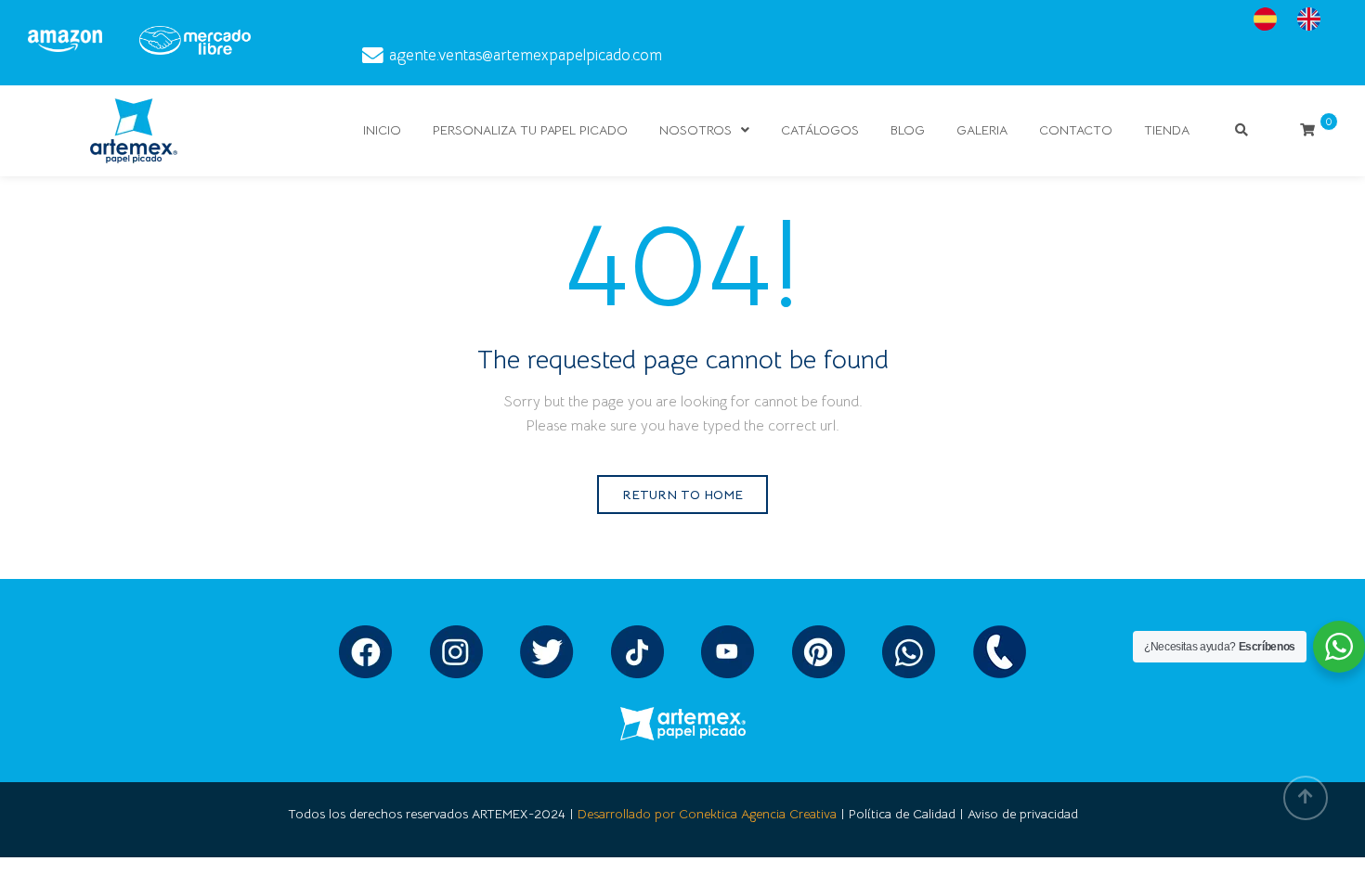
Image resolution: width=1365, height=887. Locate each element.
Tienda (1167, 130)
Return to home (682, 494)
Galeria (982, 130)
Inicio (382, 130)
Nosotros (695, 130)
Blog (907, 130)
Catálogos (820, 130)
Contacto (1075, 130)
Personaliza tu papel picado (530, 130)
